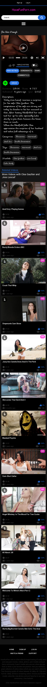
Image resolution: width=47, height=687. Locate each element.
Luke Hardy (8, 163)
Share (37, 71)
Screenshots (26, 71)
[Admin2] (5, 83)
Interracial (32, 136)
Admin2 (14, 83)
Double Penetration (22, 141)
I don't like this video (13, 65)
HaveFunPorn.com (16, 683)
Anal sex (37, 147)
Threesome (20, 136)
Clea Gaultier (18, 158)
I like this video (10, 65)
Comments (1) (23, 75)
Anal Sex (8, 141)
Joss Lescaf (31, 158)
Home (11, 649)
